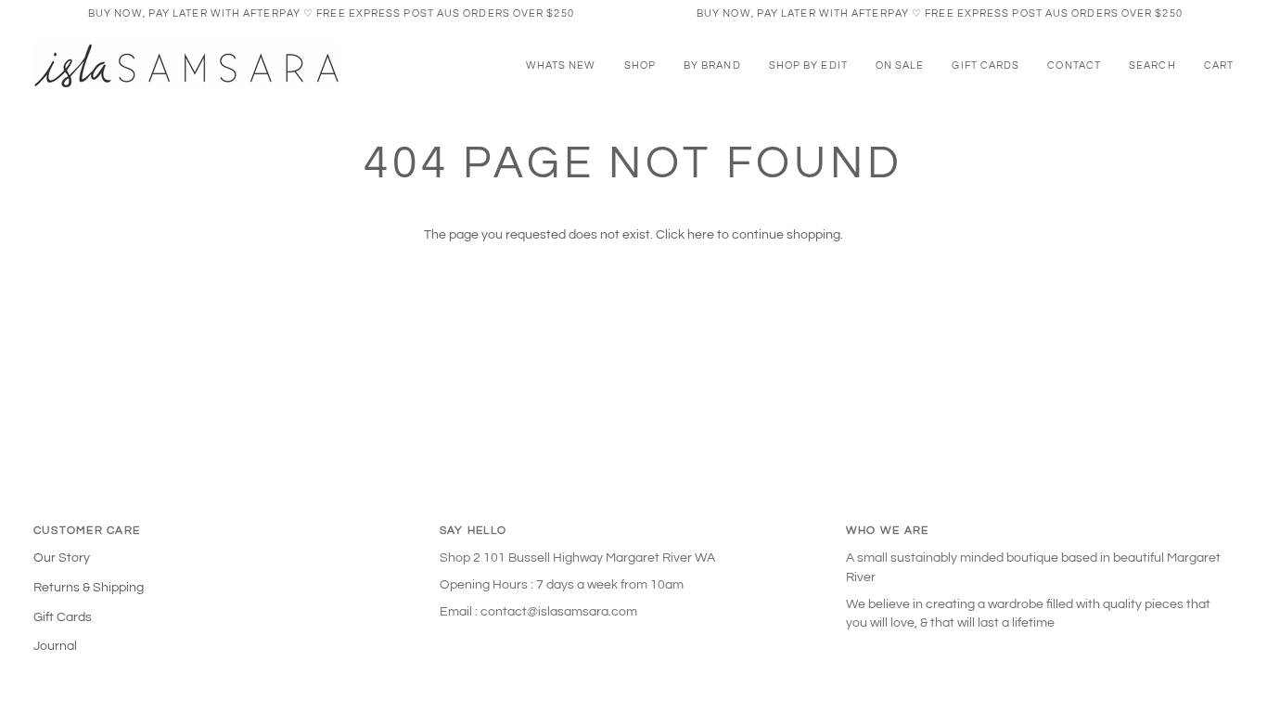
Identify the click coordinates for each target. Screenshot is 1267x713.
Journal (55, 646)
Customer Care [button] (86, 531)
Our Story (61, 557)
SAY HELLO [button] (473, 531)
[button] (640, 66)
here (700, 234)
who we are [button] (887, 531)
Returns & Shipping (88, 587)
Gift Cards (62, 617)
